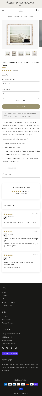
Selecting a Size (7, 305)
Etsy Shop (5, 316)
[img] (8, 214)
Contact (4, 295)
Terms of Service (7, 323)
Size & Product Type (8, 79)
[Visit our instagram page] (7, 348)
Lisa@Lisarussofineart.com (11, 334)
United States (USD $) (20, 380)
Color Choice (6, 89)
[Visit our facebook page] (3, 348)
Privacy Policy (6, 320)
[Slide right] (38, 53)
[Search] (39, 10)
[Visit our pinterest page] (11, 348)
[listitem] (21, 4)
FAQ (3, 299)
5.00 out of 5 (26, 191)
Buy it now (21, 106)
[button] (7, 70)
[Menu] (3, 10)
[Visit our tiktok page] (16, 348)
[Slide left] (3, 53)
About (4, 292)
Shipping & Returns (8, 302)
